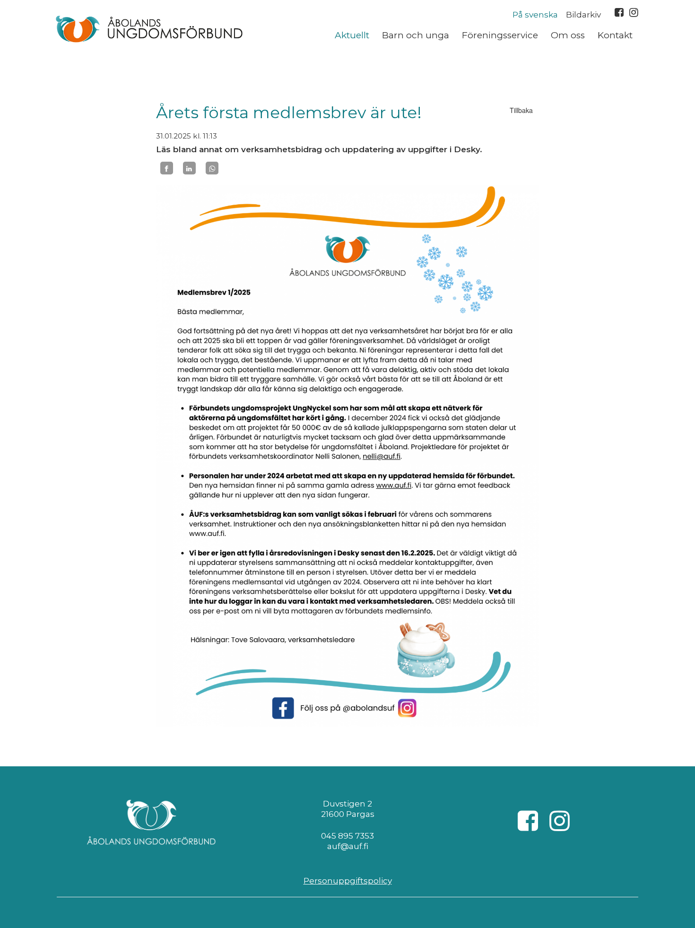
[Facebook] (166, 168)
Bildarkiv (583, 14)
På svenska (535, 14)
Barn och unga (415, 35)
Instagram (633, 12)
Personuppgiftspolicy (348, 880)
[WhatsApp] (212, 168)
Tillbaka (521, 110)
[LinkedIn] (189, 168)
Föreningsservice (500, 35)
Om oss (568, 35)
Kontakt (615, 35)
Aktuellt (352, 35)
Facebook (619, 12)
